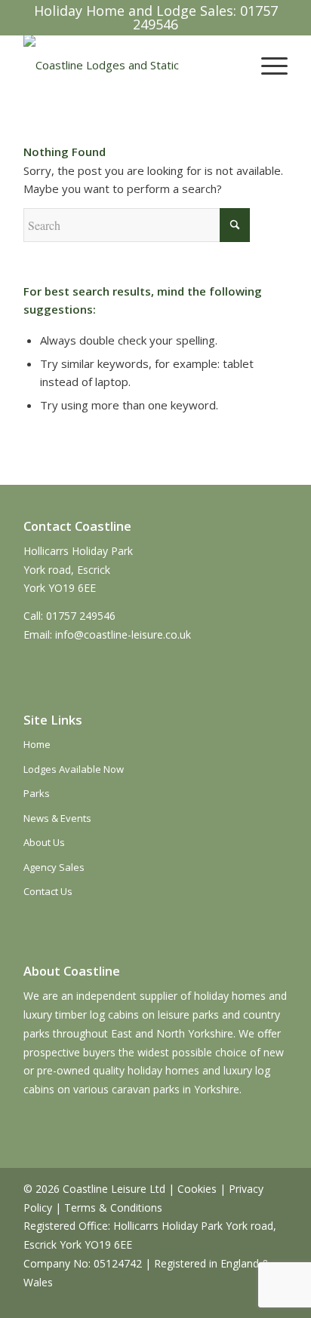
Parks (36, 793)
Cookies (197, 1189)
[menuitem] (267, 65)
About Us (44, 842)
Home (37, 744)
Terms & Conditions (113, 1207)
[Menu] (267, 65)
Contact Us (47, 891)
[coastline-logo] (129, 65)
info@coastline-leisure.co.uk (123, 634)
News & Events (57, 818)
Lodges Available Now (73, 769)
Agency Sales (54, 867)
